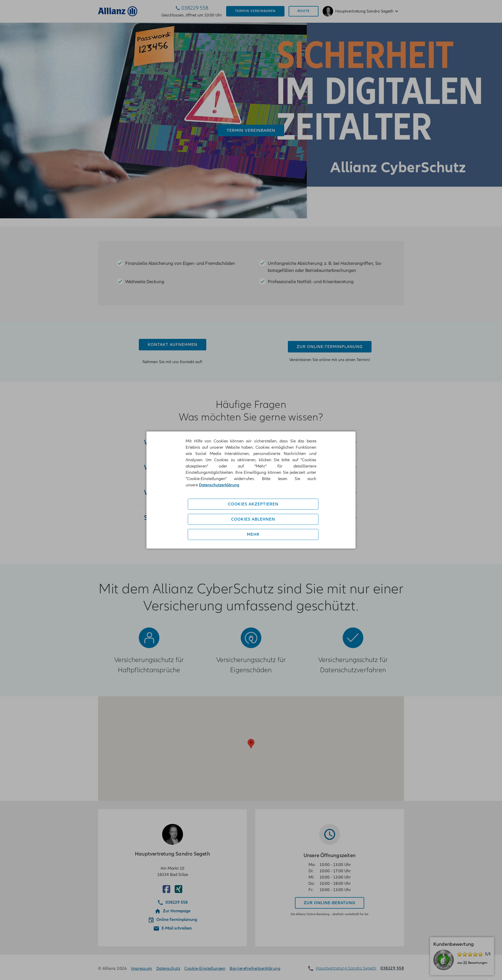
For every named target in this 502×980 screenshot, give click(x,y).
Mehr (253, 534)
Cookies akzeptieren (253, 504)
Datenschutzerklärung (219, 485)
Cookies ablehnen (253, 519)
